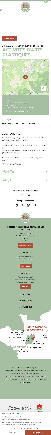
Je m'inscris (25, 266)
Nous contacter (25, 245)
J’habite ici (25, 307)
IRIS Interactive (32, 373)
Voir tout (25, 287)
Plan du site (17, 368)
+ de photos (9, 38)
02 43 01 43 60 (25, 241)
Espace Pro (25, 301)
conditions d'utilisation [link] (29, 379)
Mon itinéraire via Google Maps (18, 111)
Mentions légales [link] (31, 368)
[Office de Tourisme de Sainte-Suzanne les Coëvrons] (25, 7)
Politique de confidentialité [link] (16, 370)
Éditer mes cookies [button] (37, 370)
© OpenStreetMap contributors (38, 94)
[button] (46, 1)
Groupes (25, 294)
